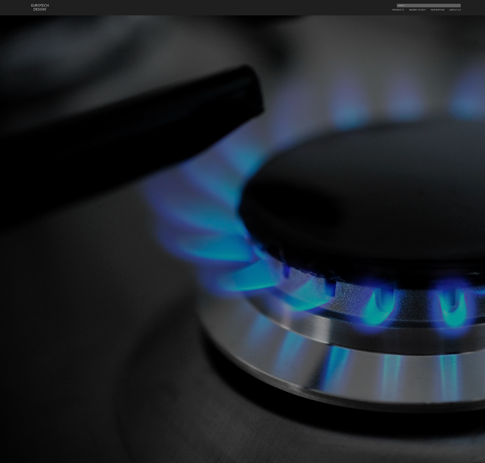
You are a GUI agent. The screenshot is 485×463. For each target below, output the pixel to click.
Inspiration (438, 10)
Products (398, 10)
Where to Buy (417, 10)
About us (455, 10)
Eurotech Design (40, 7)
